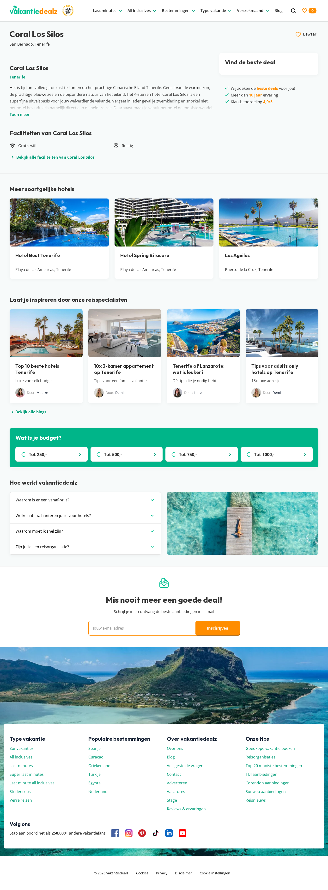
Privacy (161, 873)
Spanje (94, 748)
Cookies (142, 873)
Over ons (175, 748)
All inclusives (21, 757)
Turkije (94, 774)
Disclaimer (183, 873)
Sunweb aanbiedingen (266, 791)
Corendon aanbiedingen (268, 783)
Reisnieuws (256, 800)
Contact (174, 774)
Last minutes (21, 765)
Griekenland (99, 765)
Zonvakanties (22, 748)
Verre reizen (21, 800)
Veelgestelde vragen (185, 765)
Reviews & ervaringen (186, 808)
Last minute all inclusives (32, 783)
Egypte (94, 783)
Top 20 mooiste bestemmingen (274, 765)
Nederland (98, 791)
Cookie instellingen (215, 873)
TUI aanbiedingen (261, 774)
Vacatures (176, 791)
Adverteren (177, 783)
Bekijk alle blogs (30, 412)
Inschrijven (217, 628)
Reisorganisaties (260, 757)
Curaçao (95, 757)
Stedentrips (20, 791)
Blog (171, 757)
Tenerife (17, 77)
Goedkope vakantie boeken (270, 748)
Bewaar (309, 34)
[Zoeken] (293, 11)
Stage (172, 800)
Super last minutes (27, 774)
